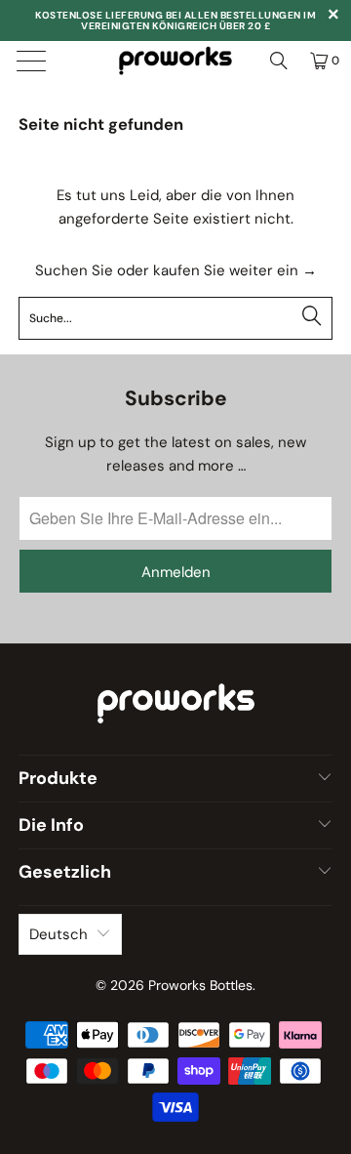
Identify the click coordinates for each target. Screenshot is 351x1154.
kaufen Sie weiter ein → (235, 270)
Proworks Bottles (200, 985)
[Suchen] (278, 60)
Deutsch (58, 934)
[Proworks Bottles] (175, 60)
